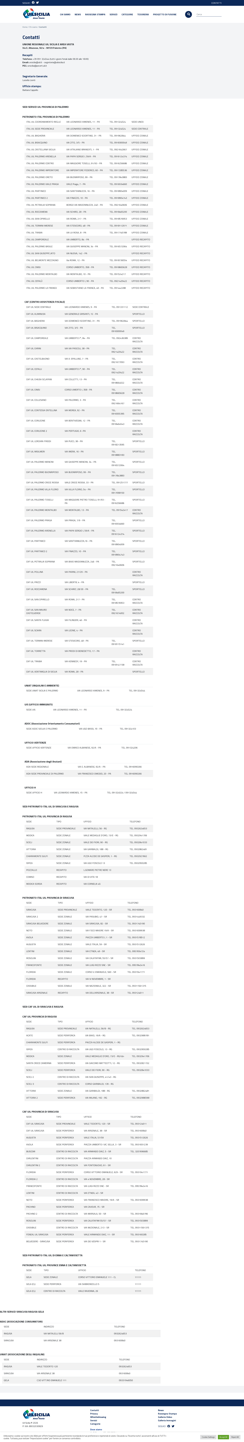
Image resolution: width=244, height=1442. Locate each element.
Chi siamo (65, 14)
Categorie (127, 14)
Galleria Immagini (167, 1420)
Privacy (94, 1413)
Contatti (94, 1410)
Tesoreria (143, 14)
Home (25, 26)
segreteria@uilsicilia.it (54, 62)
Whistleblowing (98, 1417)
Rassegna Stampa (95, 14)
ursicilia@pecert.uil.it (37, 65)
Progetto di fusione (165, 14)
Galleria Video (165, 1417)
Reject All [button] (235, 1437)
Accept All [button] (223, 1437)
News (78, 14)
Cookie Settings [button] (208, 1437)
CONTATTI (216, 3)
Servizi (113, 14)
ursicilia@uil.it (35, 62)
